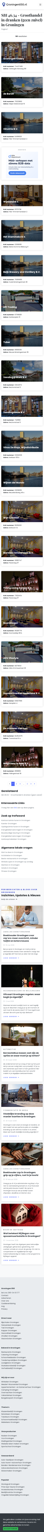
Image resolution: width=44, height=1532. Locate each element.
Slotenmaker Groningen (11, 1471)
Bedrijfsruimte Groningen (11, 1492)
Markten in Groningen (10, 865)
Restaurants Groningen (11, 1352)
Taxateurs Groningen (10, 1417)
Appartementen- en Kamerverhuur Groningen (21, 1387)
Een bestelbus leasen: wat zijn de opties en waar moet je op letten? (21, 1054)
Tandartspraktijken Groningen (14, 1360)
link (15, 807)
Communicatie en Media (15, 1110)
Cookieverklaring (8, 1303)
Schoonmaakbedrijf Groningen (14, 1419)
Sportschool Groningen (11, 1446)
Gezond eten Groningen (11, 1338)
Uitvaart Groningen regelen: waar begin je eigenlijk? (21, 996)
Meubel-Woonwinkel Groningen (14, 1384)
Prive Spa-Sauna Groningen (12, 1487)
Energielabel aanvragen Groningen (16, 836)
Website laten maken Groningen (15, 1444)
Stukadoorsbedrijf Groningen (13, 1365)
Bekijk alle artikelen (8, 899)
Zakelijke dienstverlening (16, 932)
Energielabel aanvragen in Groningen (16, 830)
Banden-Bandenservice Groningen (15, 1465)
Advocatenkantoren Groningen (14, 1468)
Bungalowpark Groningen (12, 1398)
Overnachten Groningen (11, 1392)
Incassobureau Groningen (12, 1489)
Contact (4, 1295)
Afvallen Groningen (9, 1336)
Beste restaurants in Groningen (14, 858)
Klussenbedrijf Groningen (11, 1411)
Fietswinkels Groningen (11, 1325)
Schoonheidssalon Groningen (13, 1357)
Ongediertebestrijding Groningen (15, 1495)
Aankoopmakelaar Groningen (13, 839)
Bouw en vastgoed (13, 1230)
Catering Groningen (9, 1354)
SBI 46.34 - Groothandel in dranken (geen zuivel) (21, 795)
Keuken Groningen (9, 1435)
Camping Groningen (9, 1390)
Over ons (5, 1301)
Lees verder (10, 958)
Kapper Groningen (9, 1330)
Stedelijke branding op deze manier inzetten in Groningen (19, 1115)
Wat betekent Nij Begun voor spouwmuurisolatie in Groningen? (21, 1235)
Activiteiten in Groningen (11, 855)
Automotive (9, 1049)
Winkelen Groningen (9, 1382)
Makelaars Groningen (10, 1422)
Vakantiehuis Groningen (11, 1395)
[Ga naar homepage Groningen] (14, 5)
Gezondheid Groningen (11, 1333)
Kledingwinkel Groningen (11, 1441)
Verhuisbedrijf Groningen (11, 1368)
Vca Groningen (7, 1438)
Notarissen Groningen (10, 1414)
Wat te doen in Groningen (12, 852)
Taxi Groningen (7, 1328)
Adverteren (6, 1298)
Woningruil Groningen (10, 1484)
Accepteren (10, 1529)
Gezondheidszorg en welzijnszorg (21, 991)
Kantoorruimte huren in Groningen (15, 820)
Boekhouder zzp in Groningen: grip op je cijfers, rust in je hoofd (20, 1174)
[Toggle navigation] (40, 4)
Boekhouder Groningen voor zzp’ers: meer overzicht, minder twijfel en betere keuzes (20, 938)
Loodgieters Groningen (10, 1363)
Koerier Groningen (9, 823)
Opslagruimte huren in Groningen (15, 826)
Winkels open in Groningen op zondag (17, 862)
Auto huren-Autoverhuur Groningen (16, 1462)
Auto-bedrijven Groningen (12, 1460)
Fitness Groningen (8, 871)
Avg (2, 1306)
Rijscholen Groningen (10, 1322)
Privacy (4, 1309)
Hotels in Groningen (9, 868)
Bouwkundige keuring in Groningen (15, 833)
